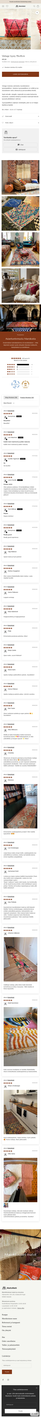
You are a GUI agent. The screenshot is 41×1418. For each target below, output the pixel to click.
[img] (20, 358)
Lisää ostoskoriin (20, 74)
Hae (3, 1337)
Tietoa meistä (7, 1326)
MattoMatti (11, 411)
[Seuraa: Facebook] (3, 1380)
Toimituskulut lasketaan (17, 61)
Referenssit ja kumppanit (11, 1322)
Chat (21, 145)
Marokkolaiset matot (9, 1319)
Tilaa (20, 1411)
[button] (11, 364)
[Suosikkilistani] (7, 6)
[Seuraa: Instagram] (8, 1380)
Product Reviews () (27, 397)
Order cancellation (8, 1341)
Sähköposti (21, 149)
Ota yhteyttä (6, 1330)
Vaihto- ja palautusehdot (11, 1345)
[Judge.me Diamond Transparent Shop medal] (16, 384)
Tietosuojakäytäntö (9, 1349)
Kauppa (5, 1315)
